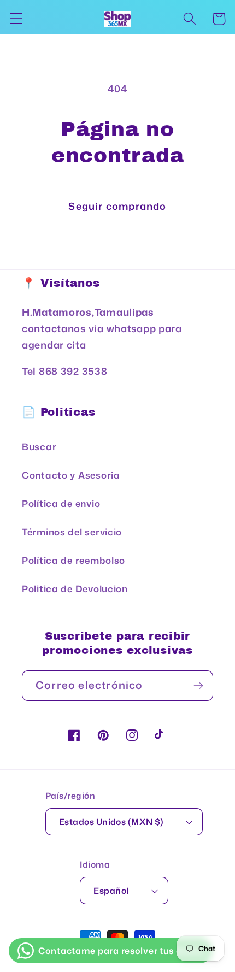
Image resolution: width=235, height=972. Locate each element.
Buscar (39, 446)
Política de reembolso (73, 560)
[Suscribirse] (198, 685)
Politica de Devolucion (75, 588)
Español (110, 891)
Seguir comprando (117, 206)
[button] (16, 18)
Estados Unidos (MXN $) (111, 822)
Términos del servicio (72, 532)
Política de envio (61, 503)
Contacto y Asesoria (71, 475)
